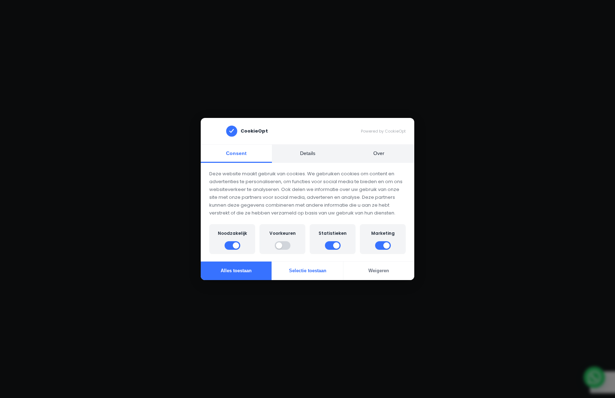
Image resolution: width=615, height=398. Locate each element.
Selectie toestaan (307, 270)
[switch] (232, 245)
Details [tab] (307, 153)
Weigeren (378, 270)
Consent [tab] (236, 153)
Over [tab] (378, 153)
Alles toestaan (236, 270)
